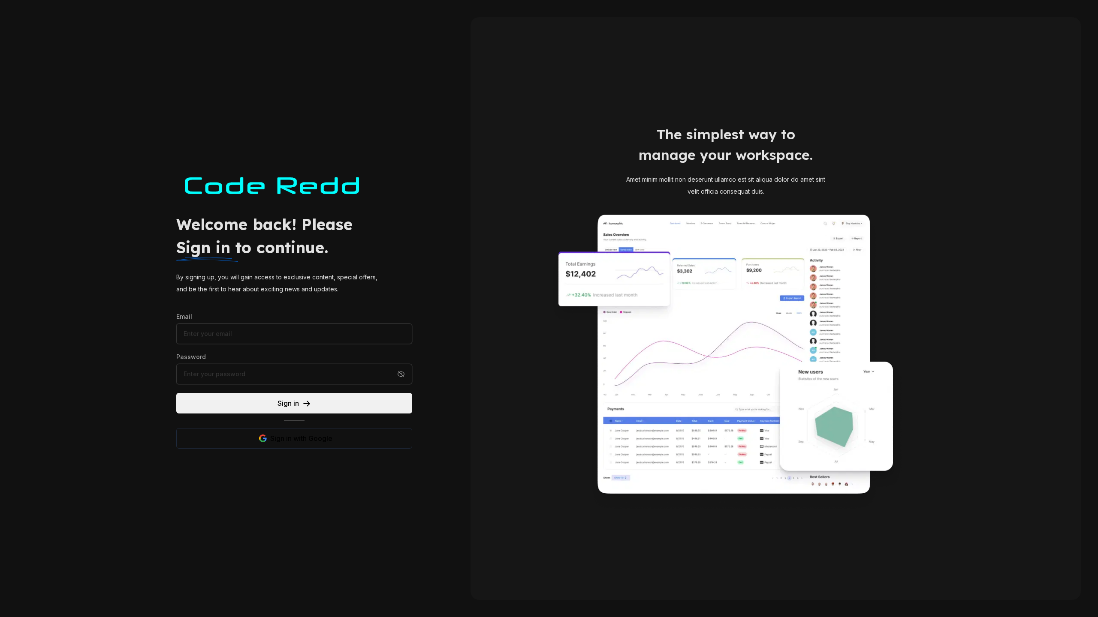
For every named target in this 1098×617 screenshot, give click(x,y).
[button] (401, 374)
